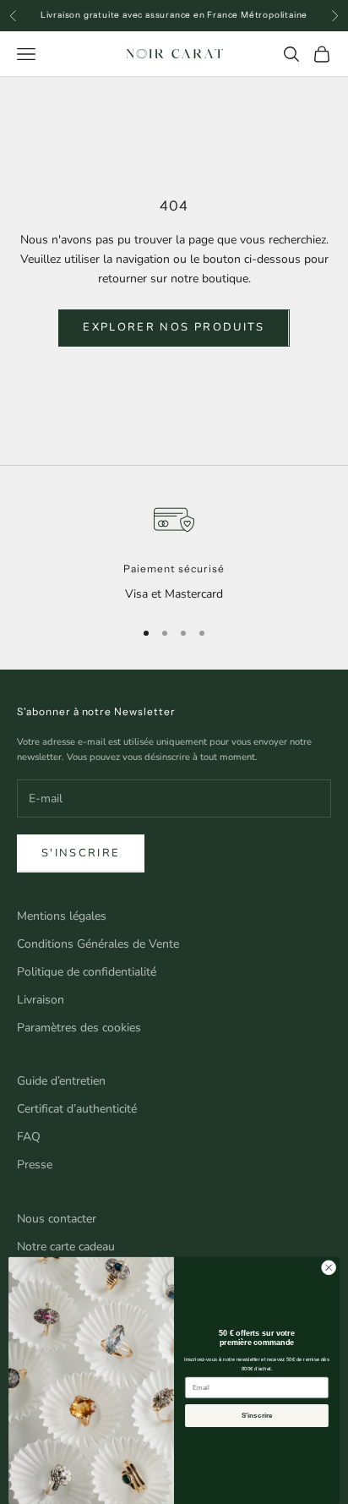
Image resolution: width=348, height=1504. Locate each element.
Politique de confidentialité (86, 972)
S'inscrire (80, 853)
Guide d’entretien (61, 1081)
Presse (34, 1165)
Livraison (40, 1000)
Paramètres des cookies (79, 1028)
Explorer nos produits (173, 327)
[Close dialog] (328, 1268)
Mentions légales (61, 916)
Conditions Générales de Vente (98, 944)
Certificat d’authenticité (77, 1109)
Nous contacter (56, 1219)
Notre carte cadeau (66, 1247)
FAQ (29, 1137)
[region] (174, 552)
